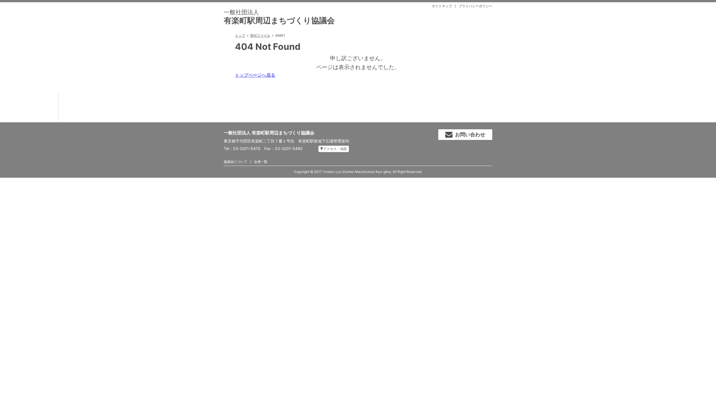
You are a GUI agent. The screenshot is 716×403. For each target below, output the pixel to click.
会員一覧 (260, 162)
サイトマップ (442, 6)
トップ (240, 35)
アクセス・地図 (335, 149)
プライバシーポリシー (475, 6)
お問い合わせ (470, 134)
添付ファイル (260, 35)
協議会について (235, 162)
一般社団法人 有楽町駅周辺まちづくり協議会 (269, 132)
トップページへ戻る (255, 75)
